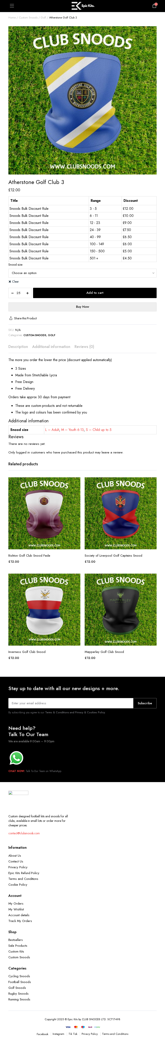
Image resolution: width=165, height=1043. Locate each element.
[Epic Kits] (82, 6)
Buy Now (82, 306)
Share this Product (25, 318)
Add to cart (94, 292)
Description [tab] (18, 346)
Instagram (58, 1034)
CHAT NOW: (16, 771)
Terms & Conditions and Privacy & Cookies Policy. (75, 712)
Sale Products (17, 945)
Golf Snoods (17, 987)
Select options (44, 544)
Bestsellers (15, 939)
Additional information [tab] (51, 346)
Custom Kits (16, 951)
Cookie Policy (17, 884)
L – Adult (52, 429)
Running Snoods (19, 999)
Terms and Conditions (23, 878)
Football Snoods (19, 982)
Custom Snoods (28, 17)
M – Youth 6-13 (72, 429)
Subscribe (145, 703)
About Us (14, 855)
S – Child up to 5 (99, 429)
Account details (18, 915)
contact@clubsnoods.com (24, 833)
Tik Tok (73, 1034)
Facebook (42, 1034)
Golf (43, 17)
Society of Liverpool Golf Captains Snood (113, 555)
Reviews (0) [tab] (84, 346)
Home (12, 17)
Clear (15, 281)
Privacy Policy (18, 867)
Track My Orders (20, 921)
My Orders (15, 903)
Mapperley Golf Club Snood (104, 651)
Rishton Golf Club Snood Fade (29, 555)
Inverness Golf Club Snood (27, 651)
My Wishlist (16, 909)
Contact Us (15, 861)
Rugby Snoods (18, 993)
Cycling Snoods (19, 976)
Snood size (15, 264)
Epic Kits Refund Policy (23, 873)
